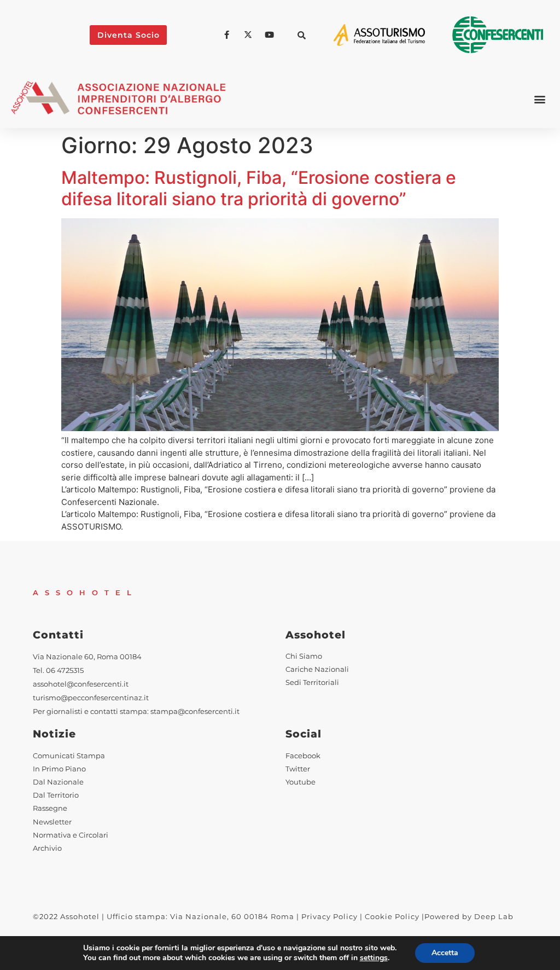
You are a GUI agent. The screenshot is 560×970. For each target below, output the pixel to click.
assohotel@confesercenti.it (81, 684)
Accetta (444, 953)
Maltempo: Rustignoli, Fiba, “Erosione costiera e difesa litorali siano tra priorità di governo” (258, 188)
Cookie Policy (392, 917)
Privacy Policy (329, 917)
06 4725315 (65, 670)
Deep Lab (494, 917)
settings (374, 958)
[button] (302, 35)
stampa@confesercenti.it (195, 711)
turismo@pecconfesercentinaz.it (91, 698)
